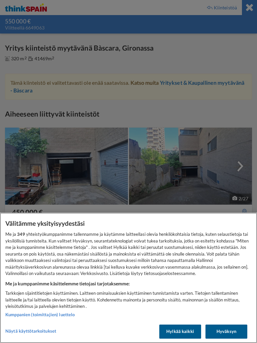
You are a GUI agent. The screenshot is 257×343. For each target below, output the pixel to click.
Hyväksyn (226, 331)
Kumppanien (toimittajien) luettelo (40, 314)
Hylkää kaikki (180, 331)
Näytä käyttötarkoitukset (30, 331)
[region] (128, 278)
